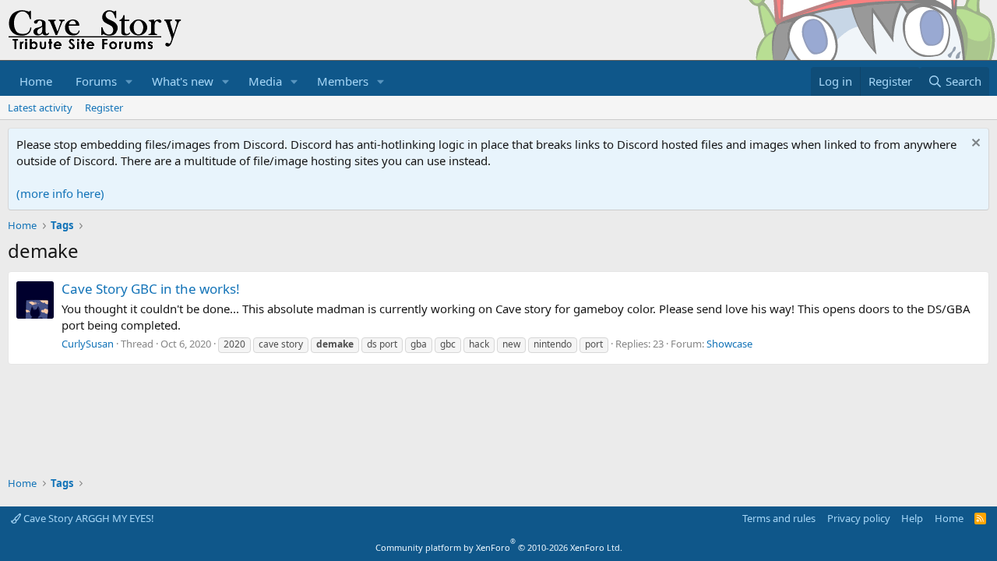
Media (265, 81)
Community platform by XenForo (498, 547)
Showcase (729, 344)
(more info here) (60, 193)
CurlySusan (88, 344)
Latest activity (40, 108)
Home (35, 81)
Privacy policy (858, 518)
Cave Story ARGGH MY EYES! (87, 518)
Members (342, 81)
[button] (129, 81)
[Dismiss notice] (974, 144)
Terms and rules (779, 518)
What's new (182, 81)
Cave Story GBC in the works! (151, 289)
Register (104, 108)
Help (912, 518)
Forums (96, 81)
